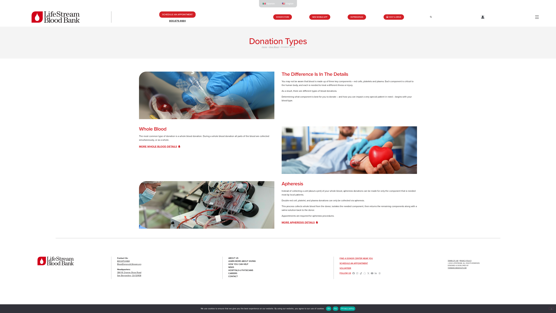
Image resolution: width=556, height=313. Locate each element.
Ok (328, 308)
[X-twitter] (368, 273)
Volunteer (345, 268)
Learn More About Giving (242, 261)
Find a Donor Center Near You (356, 258)
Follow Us (345, 273)
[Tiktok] (361, 273)
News (231, 267)
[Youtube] (372, 273)
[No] (551, 308)
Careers (232, 273)
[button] (483, 17)
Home (264, 47)
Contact (233, 276)
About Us (233, 258)
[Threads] (379, 273)
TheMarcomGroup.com (457, 268)
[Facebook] (353, 273)
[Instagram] (357, 273)
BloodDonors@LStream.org (129, 264)
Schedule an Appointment (354, 263)
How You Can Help (238, 264)
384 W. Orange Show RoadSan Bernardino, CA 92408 (129, 274)
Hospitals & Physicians (240, 270)
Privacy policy (347, 308)
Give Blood (274, 47)
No (335, 308)
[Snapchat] (365, 273)
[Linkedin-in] (376, 273)
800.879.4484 (177, 21)
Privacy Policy (466, 261)
